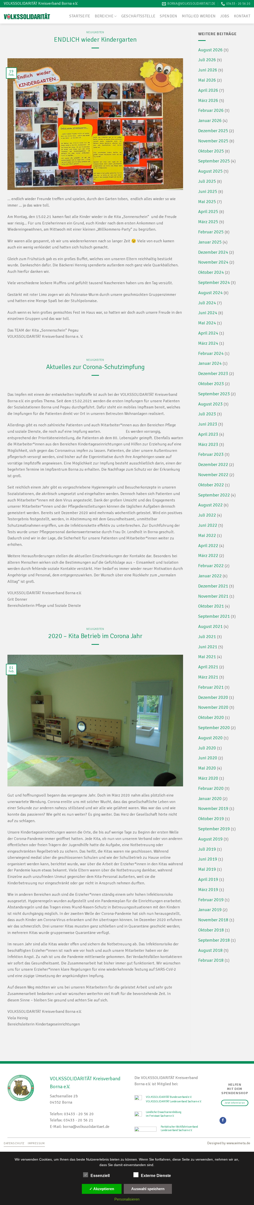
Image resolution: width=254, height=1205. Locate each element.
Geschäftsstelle (138, 16)
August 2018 (210, 950)
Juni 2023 (207, 424)
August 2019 (210, 839)
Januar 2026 (210, 120)
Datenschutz (14, 1143)
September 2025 (214, 161)
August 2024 (210, 292)
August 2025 (210, 171)
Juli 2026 (207, 59)
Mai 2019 (207, 869)
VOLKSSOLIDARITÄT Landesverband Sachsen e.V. (174, 1101)
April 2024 (208, 333)
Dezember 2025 (213, 130)
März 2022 (208, 555)
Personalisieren (126, 1199)
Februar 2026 (211, 110)
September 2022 (214, 495)
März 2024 (208, 343)
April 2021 (208, 667)
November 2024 (213, 262)
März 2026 (208, 100)
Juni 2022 (207, 525)
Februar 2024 (211, 353)
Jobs (224, 16)
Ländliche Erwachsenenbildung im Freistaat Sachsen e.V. (163, 1113)
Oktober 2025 (211, 151)
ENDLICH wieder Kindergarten (95, 39)
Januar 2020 (210, 798)
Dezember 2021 (213, 586)
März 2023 (208, 444)
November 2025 (213, 141)
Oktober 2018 (211, 930)
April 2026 (208, 90)
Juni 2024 (207, 312)
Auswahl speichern (147, 1189)
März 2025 (208, 221)
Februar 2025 (211, 232)
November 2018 (213, 920)
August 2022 (210, 505)
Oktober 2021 (211, 606)
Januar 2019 (210, 909)
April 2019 (208, 879)
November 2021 (213, 596)
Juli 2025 (207, 181)
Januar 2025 (210, 242)
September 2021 (214, 616)
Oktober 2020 (211, 717)
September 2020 (214, 727)
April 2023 (208, 434)
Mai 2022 (207, 535)
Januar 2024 (210, 363)
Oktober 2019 (211, 818)
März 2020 (208, 778)
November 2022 (213, 474)
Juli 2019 (207, 849)
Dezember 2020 (213, 697)
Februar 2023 (211, 454)
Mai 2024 (207, 323)
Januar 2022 (210, 576)
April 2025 (208, 211)
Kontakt (242, 16)
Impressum (36, 1143)
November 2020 (213, 707)
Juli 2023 (207, 414)
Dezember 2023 (213, 373)
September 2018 (214, 940)
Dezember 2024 (213, 252)
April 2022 (208, 545)
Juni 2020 (207, 758)
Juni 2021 (207, 646)
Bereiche (104, 16)
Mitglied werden (199, 16)
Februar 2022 (211, 565)
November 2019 (213, 808)
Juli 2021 (207, 636)
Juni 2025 (207, 191)
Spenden (168, 16)
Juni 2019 (207, 859)
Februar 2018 (211, 960)
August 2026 (210, 50)
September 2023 (214, 394)
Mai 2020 (207, 768)
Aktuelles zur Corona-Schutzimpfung (95, 367)
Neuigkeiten (95, 32)
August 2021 (210, 626)
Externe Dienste (156, 1176)
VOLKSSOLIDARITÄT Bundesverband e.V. (169, 1097)
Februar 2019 (211, 899)
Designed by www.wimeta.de (228, 1143)
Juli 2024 (207, 303)
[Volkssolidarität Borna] (27, 15)
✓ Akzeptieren (101, 1189)
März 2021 (208, 677)
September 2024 (214, 282)
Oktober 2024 (211, 272)
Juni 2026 (207, 70)
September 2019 (214, 829)
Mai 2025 (207, 201)
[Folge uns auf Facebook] (223, 1120)
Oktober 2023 (211, 383)
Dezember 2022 (213, 464)
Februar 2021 (211, 687)
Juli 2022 (207, 515)
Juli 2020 (207, 748)
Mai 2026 (207, 80)
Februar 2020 (211, 788)
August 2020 (210, 738)
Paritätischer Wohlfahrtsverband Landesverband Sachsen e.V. (179, 1128)
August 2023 (210, 404)
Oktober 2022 (211, 485)
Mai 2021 (207, 656)
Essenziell (100, 1176)
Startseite (79, 16)
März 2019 (208, 889)
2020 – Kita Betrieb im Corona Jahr (95, 636)
